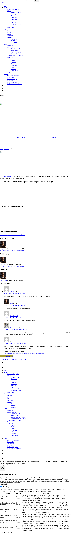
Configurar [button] (3, 465)
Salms (2, 3)
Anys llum (14, 379)
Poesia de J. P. (11, 412)
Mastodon (14, 404)
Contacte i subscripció (13, 440)
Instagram (10, 400)
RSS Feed (10, 445)
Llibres (9, 375)
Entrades (6, 149)
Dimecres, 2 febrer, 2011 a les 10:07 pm (15, 317)
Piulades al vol (15, 413)
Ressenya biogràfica (13, 374)
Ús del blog (10, 442)
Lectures (9, 395)
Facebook (14, 407)
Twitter (13, 405)
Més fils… (10, 402)
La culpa (13, 387)
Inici (1, 149)
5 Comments (53, 137)
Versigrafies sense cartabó (18, 418)
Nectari (13, 380)
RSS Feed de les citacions (14, 448)
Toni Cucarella (14, 316)
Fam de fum (21, 235)
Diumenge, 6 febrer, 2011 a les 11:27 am (15, 329)
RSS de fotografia (12, 447)
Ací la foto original (5, 176)
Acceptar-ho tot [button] (11, 465)
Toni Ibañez (13, 328)
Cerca (36, 1)
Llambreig (14, 384)
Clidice (12, 291)
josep (11, 303)
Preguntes (14, 382)
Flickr (9, 399)
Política (13, 428)
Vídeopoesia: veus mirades (15, 420)
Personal (13, 433)
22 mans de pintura (16, 390)
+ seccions (10, 423)
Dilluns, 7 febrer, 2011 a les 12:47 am (15, 343)
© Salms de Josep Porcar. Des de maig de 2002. (14, 359)
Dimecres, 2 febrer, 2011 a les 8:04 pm (15, 305)
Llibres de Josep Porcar (18, 417)
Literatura (10, 410)
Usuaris (6, 438)
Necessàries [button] (3, 484)
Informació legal (12, 443)
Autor (5, 372)
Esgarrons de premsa (35, 128)
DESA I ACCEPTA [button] (6, 532)
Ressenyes (10, 422)
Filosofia (13, 425)
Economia (3, 235)
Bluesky (9, 397)
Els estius (14, 385)
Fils (5, 394)
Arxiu (5, 408)
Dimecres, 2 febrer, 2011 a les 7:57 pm (15, 293)
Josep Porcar (21, 137)
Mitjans (13, 432)
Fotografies (14, 435)
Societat (21, 250)
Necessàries (5, 486)
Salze (5, 450)
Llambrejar (10, 392)
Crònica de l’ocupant (17, 389)
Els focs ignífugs (16, 377)
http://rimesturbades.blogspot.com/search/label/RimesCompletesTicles (24, 353)
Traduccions (14, 415)
